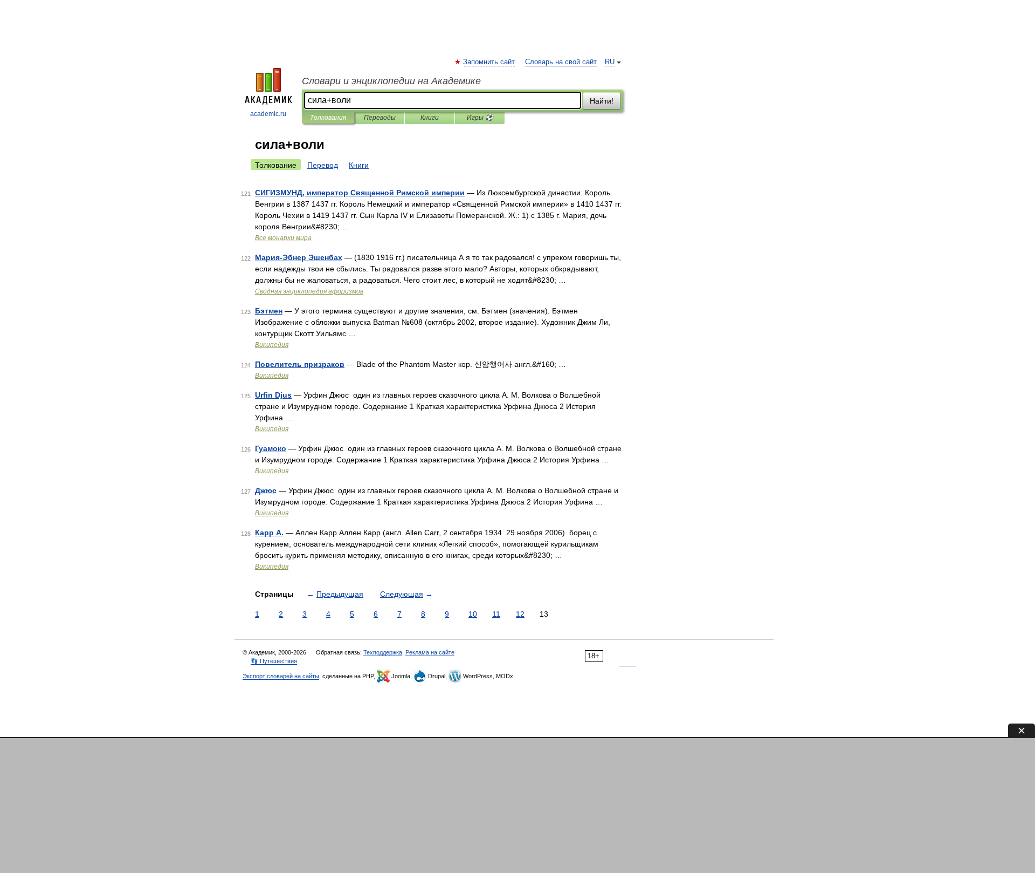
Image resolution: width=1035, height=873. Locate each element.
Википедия (271, 345)
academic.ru (268, 114)
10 (472, 614)
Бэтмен (268, 310)
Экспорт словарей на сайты (281, 676)
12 (520, 614)
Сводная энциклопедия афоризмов (309, 291)
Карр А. (269, 532)
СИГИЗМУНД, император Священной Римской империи (360, 192)
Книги (429, 117)
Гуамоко (270, 448)
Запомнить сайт (489, 62)
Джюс (266, 490)
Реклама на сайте (429, 652)
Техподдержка (382, 652)
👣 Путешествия (274, 661)
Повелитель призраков (299, 364)
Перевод (322, 165)
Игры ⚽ (480, 117)
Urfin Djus (273, 395)
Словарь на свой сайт (561, 62)
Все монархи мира (283, 238)
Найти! (601, 101)
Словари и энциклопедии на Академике (391, 81)
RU (610, 62)
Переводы (380, 117)
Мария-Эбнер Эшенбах (298, 257)
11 (496, 614)
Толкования (328, 117)
